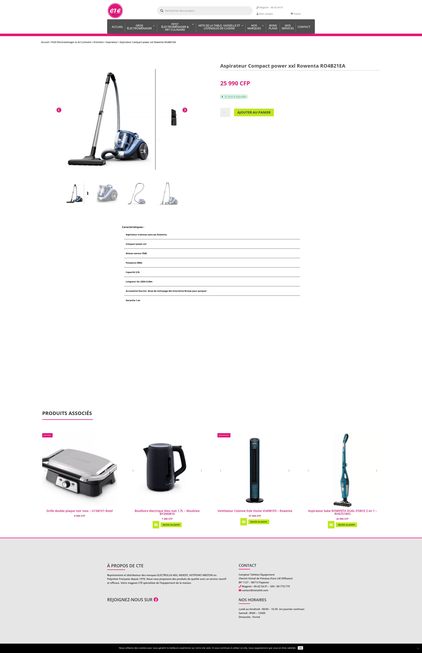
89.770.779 (283, 586)
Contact (304, 27)
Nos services (288, 27)
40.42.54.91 (261, 586)
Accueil (117, 27)
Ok (300, 648)
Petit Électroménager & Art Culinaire (175, 27)
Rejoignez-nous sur (130, 600)
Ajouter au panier (254, 112)
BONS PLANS (273, 27)
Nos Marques (254, 27)
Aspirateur (112, 42)
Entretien (99, 42)
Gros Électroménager (139, 27)
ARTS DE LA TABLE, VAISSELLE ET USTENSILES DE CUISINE (219, 27)
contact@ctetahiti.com (255, 590)
